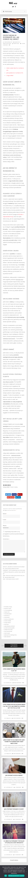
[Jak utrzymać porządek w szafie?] (14, 799)
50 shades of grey (8, 606)
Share (14, 494)
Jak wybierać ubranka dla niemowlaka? (16, 566)
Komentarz (6, 539)
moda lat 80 (6, 617)
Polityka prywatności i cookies (16, 875)
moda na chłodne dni (9, 619)
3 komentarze (18, 819)
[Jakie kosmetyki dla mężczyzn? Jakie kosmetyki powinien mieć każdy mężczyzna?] (14, 730)
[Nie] (26, 871)
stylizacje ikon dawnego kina (10, 635)
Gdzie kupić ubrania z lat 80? (12, 579)
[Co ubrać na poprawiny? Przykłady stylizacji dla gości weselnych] (14, 831)
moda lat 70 (6, 615)
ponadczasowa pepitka (9, 628)
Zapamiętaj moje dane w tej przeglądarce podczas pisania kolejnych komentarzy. (13, 534)
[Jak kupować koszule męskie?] (14, 765)
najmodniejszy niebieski (9, 626)
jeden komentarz (17, 718)
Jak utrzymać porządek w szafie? (14, 809)
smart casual (7, 633)
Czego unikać (9, 75)
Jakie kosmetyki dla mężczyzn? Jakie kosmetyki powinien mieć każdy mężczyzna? (14, 741)
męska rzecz (17, 42)
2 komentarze (18, 787)
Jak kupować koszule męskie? (14, 775)
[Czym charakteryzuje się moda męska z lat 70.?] (14, 659)
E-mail (4, 519)
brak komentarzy (18, 682)
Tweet (8, 494)
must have (6, 624)
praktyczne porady (7, 43)
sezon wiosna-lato (8, 631)
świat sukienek (7, 636)
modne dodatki (7, 620)
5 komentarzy (18, 854)
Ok (5, 875)
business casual (7, 608)
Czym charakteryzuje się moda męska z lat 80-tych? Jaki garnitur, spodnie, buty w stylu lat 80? (14, 572)
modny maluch (7, 622)
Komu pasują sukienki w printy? (12, 568)
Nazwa (5, 513)
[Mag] (14, 3)
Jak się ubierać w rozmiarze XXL (14, 73)
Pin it (20, 494)
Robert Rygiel (16, 43)
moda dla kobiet (7, 613)
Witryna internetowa (5, 526)
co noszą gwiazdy (8, 610)
